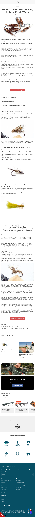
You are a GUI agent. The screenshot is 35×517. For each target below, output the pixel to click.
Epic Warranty (18, 487)
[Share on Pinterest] (10, 335)
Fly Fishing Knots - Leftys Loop (8, 349)
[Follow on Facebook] (2, 505)
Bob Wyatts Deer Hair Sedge (12, 116)
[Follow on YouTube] (9, 505)
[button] (2, 514)
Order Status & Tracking (20, 482)
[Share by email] (12, 335)
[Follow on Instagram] (6, 505)
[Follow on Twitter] (4, 505)
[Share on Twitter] (7, 335)
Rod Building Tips (4, 487)
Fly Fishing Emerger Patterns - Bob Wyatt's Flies (9, 326)
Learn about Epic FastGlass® (6, 480)
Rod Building (3, 485)
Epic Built (3, 482)
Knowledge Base (18, 480)
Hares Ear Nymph (8, 159)
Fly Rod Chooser (4, 492)
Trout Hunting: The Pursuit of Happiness (23, 292)
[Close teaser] (5, 515)
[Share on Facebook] (5, 335)
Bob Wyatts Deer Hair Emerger (10, 260)
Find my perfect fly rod (17, 385)
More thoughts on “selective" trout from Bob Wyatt (10, 330)
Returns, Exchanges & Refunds (21, 485)
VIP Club (2, 501)
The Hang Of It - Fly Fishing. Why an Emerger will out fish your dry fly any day (14, 328)
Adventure (17, 6)
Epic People (3, 499)
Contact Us (18, 489)
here (8, 285)
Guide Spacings (4, 489)
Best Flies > (29, 287)
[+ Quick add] (12, 406)
